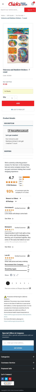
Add (18, 103)
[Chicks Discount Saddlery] (18, 4)
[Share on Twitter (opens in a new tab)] (14, 275)
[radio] (25, 177)
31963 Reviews (12, 185)
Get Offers (18, 348)
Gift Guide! (10, 15)
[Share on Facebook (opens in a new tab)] (11, 275)
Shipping (7, 151)
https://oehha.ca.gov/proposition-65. (14, 321)
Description (9, 123)
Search (32, 10)
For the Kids (19, 15)
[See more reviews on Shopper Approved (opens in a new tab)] (17, 275)
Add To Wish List (19, 109)
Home (3, 15)
